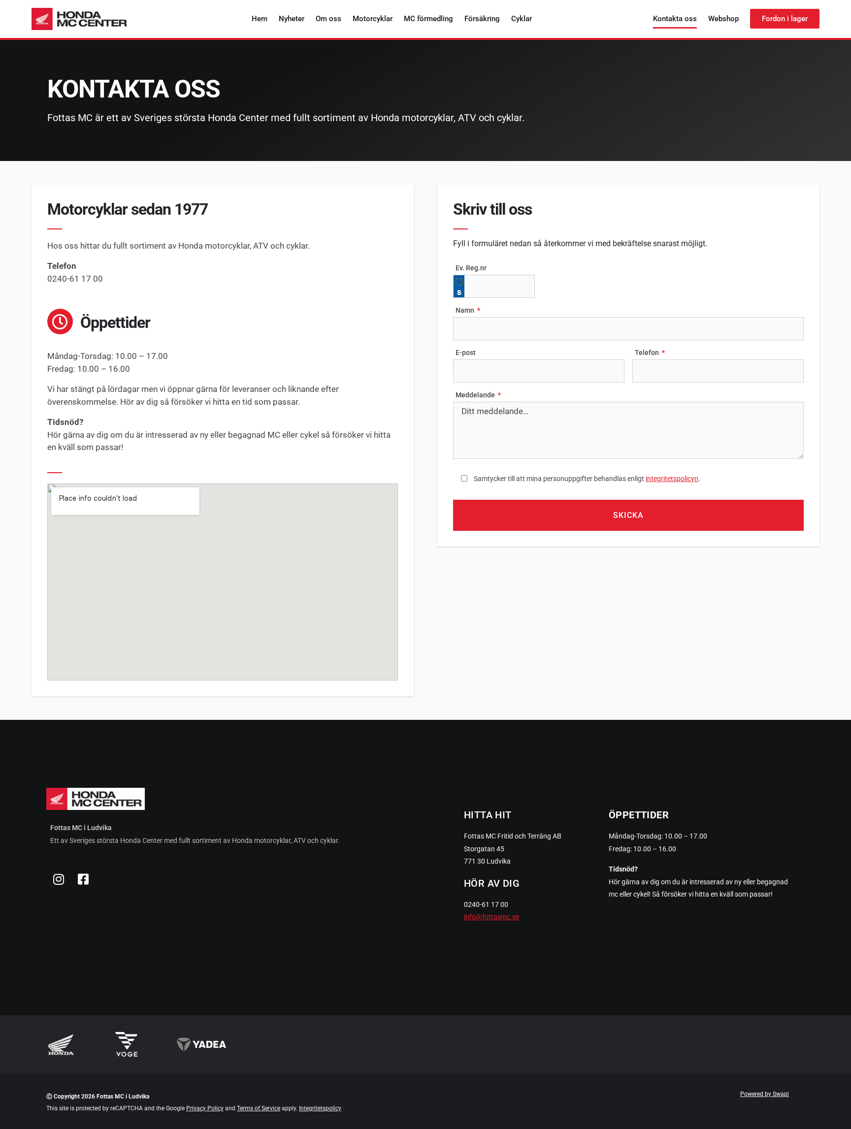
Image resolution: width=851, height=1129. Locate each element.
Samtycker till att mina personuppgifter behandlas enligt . (587, 479)
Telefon (647, 352)
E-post (466, 352)
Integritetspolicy (320, 1108)
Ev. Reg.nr (471, 268)
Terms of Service (258, 1108)
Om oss (328, 18)
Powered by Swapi (764, 1094)
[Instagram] (58, 879)
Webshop (723, 18)
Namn (466, 310)
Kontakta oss (675, 18)
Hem (259, 18)
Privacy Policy (205, 1108)
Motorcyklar (373, 18)
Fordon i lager (785, 18)
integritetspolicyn (672, 479)
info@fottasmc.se (491, 917)
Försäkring (482, 18)
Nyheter (291, 18)
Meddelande (476, 395)
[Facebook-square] (83, 879)
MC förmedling (428, 18)
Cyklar (521, 18)
